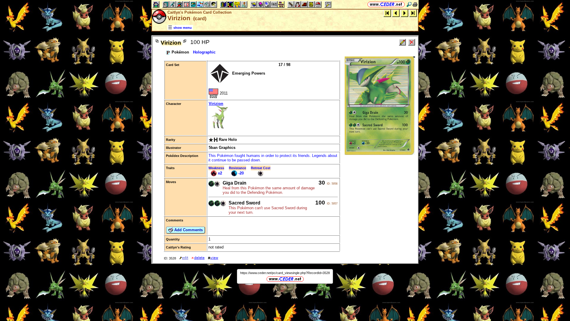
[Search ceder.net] (409, 4)
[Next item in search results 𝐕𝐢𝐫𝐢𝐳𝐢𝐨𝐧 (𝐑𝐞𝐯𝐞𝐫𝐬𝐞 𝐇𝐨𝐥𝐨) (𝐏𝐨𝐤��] (404, 13)
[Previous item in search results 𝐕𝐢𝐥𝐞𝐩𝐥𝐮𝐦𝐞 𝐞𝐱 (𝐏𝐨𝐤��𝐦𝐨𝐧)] (396, 13)
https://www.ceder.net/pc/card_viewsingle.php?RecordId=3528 (285, 273)
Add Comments (188, 230)
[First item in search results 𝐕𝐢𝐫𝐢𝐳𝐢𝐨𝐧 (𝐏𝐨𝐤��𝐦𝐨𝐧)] (387, 13)
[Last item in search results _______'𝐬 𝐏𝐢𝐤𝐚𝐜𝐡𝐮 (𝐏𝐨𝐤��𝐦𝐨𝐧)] (413, 13)
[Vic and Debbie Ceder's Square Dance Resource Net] (386, 4)
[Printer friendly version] (415, 4)
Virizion (216, 103)
